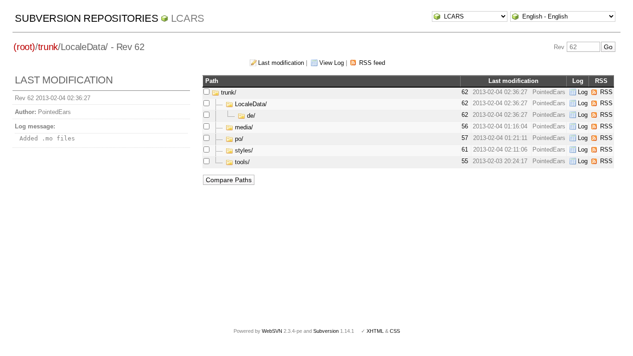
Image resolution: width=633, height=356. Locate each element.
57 (465, 137)
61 (465, 149)
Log (583, 92)
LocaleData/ (250, 104)
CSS (395, 331)
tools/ (241, 162)
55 (465, 161)
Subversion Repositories (86, 18)
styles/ (243, 150)
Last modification (281, 62)
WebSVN (272, 331)
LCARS (187, 18)
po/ (238, 138)
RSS (606, 92)
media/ (243, 127)
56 (465, 126)
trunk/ (227, 92)
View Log (331, 62)
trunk (48, 47)
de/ (250, 115)
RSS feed (372, 62)
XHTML (375, 331)
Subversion (326, 331)
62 (465, 92)
